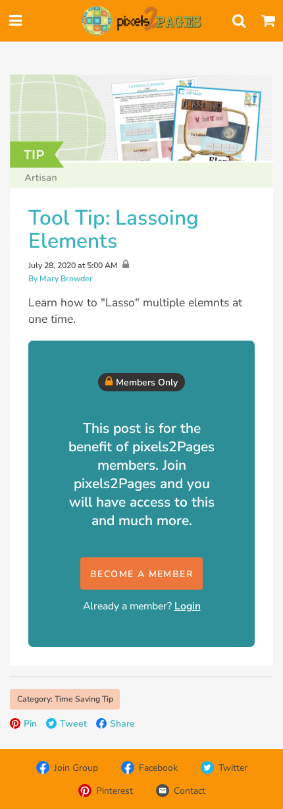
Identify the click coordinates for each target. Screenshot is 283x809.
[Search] (238, 21)
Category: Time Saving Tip (65, 699)
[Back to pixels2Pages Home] (141, 21)
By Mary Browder (60, 278)
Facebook (158, 768)
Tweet (73, 723)
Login (187, 606)
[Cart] (267, 21)
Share (122, 723)
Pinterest (114, 791)
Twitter (233, 768)
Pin (30, 723)
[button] (141, 573)
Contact (189, 791)
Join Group (76, 768)
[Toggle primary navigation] (15, 21)
